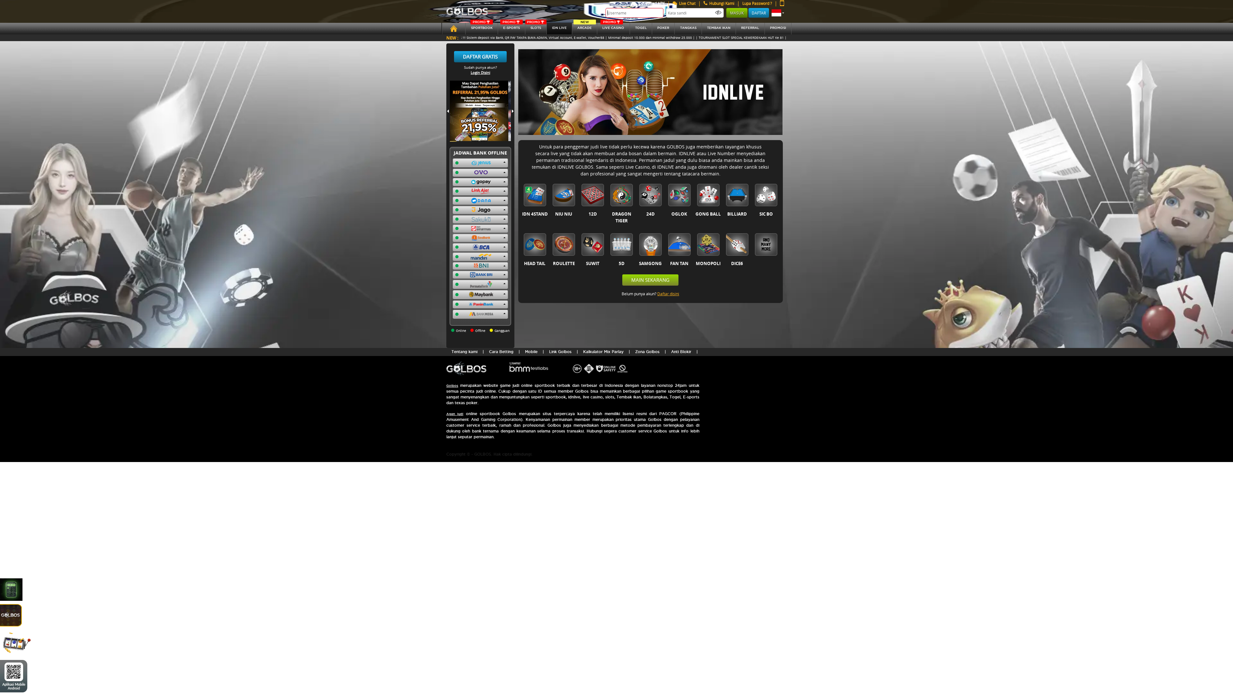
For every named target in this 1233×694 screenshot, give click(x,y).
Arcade (584, 26)
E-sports (511, 26)
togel (641, 28)
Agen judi (454, 414)
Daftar (759, 12)
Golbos (452, 385)
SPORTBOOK (482, 26)
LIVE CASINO (613, 26)
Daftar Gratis (480, 56)
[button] (778, 13)
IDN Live (559, 28)
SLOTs (534, 26)
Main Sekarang (650, 280)
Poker (663, 28)
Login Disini (480, 72)
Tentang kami (464, 352)
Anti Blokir (681, 352)
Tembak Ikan (718, 28)
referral (750, 28)
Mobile (531, 352)
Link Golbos (560, 352)
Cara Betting (501, 352)
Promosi (778, 28)
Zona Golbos (647, 352)
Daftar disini (668, 293)
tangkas (688, 28)
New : (452, 38)
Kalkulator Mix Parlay (603, 352)
